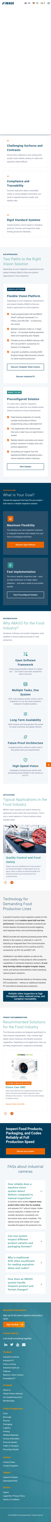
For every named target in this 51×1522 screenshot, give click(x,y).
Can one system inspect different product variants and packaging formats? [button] (20, 1241)
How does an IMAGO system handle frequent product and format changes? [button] (21, 1284)
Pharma (6, 1421)
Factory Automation (11, 1439)
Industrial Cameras (11, 1357)
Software (7, 1371)
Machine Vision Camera (13, 1375)
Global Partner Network (13, 1394)
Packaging (7, 1424)
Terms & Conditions (11, 1500)
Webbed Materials (10, 1435)
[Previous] (5, 882)
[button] (46, 82)
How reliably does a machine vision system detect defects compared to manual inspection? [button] (20, 1191)
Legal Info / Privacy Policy (14, 1496)
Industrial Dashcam (11, 1368)
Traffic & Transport (10, 1446)
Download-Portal (10, 1481)
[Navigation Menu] (48, 3)
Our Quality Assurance (12, 1397)
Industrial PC (8, 1361)
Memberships (8, 1401)
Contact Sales (9, 1462)
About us (7, 1390)
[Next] (11, 882)
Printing (6, 1431)
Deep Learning (9, 1364)
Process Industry (10, 1442)
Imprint (6, 1492)
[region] (25, 852)
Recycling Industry (11, 1449)
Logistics (7, 1428)
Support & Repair (10, 1477)
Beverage (7, 1417)
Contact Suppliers (10, 1466)
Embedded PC (9, 1378)
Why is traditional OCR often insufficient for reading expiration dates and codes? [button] (21, 1263)
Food (5, 1413)
